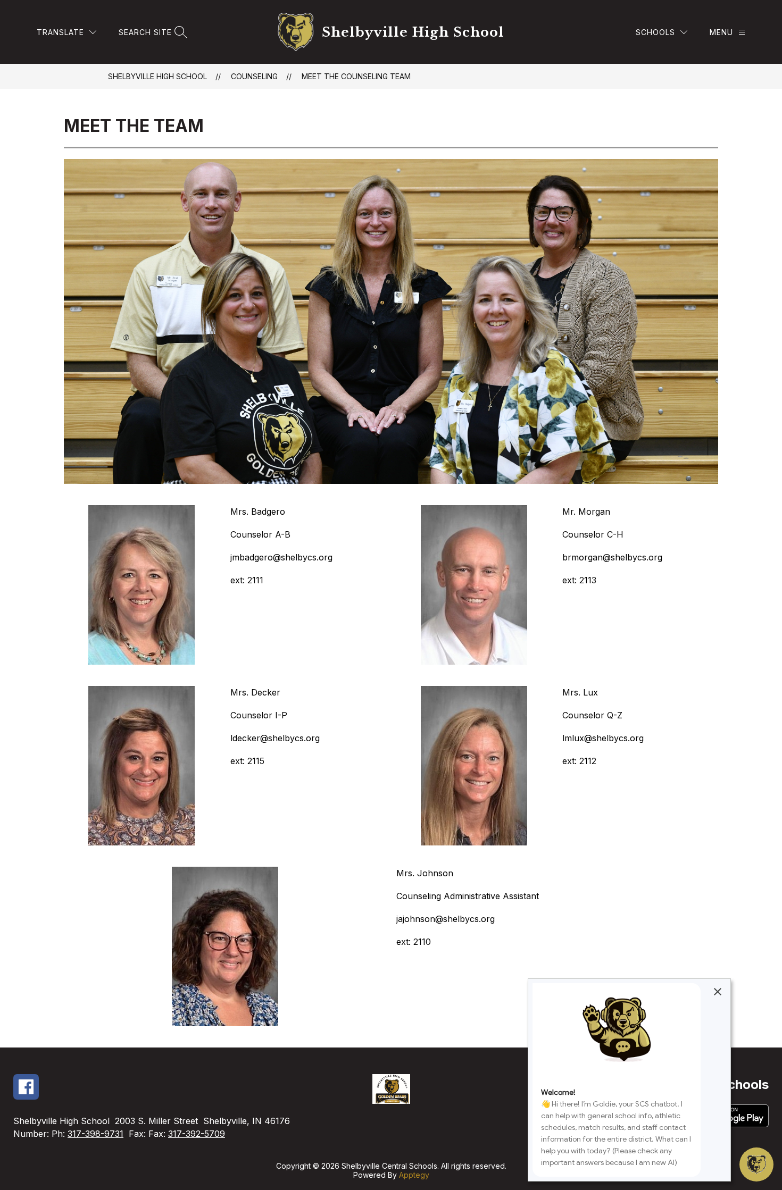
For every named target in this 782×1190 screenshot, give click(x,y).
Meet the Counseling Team (356, 76)
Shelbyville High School (157, 76)
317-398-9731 (95, 1133)
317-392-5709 (196, 1133)
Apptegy (414, 1174)
